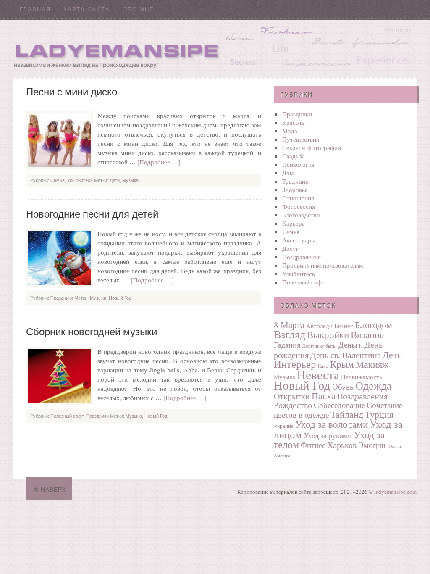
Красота (293, 122)
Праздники (61, 297)
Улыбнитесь (80, 180)
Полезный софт (67, 416)
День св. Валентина (345, 355)
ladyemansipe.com (395, 491)
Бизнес (343, 325)
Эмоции (371, 445)
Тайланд (346, 414)
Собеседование (339, 405)
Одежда (373, 385)
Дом (288, 173)
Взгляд (289, 334)
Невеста (318, 374)
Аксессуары (298, 240)
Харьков (342, 444)
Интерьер (295, 364)
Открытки (292, 396)
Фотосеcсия (298, 206)
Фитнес (313, 445)
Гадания (287, 345)
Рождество (293, 405)
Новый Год (120, 297)
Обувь (343, 386)
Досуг (290, 248)
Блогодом (373, 325)
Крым (342, 364)
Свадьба (293, 156)
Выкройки (328, 334)
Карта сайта (86, 9)
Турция (379, 414)
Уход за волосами (331, 424)
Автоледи (319, 325)
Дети (115, 180)
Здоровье (295, 189)
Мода (289, 130)
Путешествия (300, 139)
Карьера (293, 223)
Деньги (350, 344)
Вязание (367, 334)
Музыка (130, 180)
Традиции (295, 181)
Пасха (324, 395)
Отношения (298, 198)
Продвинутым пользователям (322, 265)
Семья (57, 180)
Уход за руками (328, 435)
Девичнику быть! (319, 346)
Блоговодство (301, 215)
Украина (284, 425)
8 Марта (289, 325)
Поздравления (301, 257)
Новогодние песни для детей (92, 214)
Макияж (372, 364)
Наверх (53, 489)
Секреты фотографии (311, 147)
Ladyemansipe (215, 48)
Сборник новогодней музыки (91, 332)
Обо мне (138, 9)
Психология (298, 164)
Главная (35, 9)
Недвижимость (361, 376)
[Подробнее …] (158, 162)
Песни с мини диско (71, 92)
